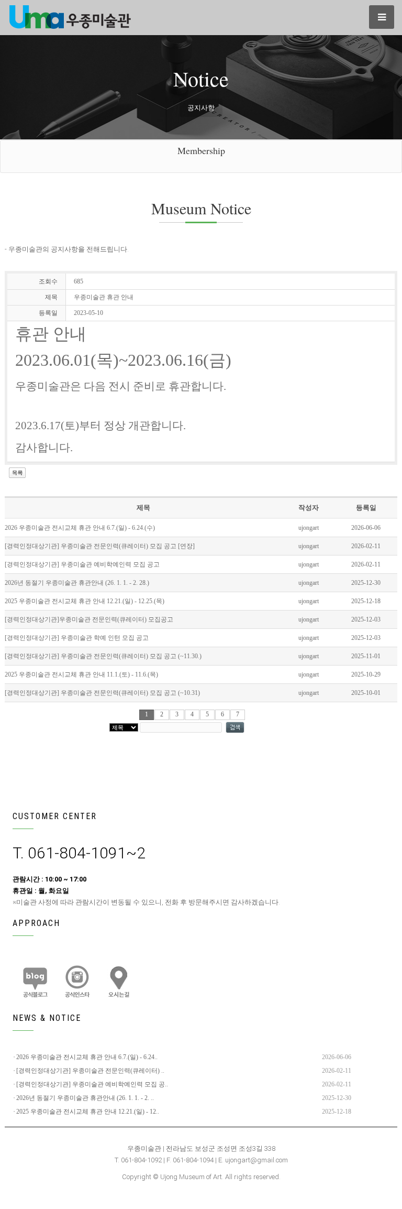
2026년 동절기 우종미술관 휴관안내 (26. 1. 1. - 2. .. (85, 1098)
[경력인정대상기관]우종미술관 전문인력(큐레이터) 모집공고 (89, 619)
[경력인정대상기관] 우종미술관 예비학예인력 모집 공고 (82, 564)
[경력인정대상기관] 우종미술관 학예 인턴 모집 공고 (77, 637)
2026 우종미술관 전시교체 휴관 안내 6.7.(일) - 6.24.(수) (80, 527)
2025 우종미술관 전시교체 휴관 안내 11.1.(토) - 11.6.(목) (81, 674)
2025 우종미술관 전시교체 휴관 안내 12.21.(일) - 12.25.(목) (84, 601)
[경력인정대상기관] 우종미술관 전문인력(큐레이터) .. (90, 1070)
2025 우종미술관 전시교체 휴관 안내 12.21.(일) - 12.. (87, 1111)
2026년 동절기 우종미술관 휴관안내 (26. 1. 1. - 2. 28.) (77, 582)
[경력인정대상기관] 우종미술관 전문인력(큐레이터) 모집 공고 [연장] (100, 546)
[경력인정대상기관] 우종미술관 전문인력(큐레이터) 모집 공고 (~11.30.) (103, 656)
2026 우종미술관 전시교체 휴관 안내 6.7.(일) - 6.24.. (87, 1057)
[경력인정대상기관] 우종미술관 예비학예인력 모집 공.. (92, 1084)
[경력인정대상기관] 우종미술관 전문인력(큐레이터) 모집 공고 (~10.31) (102, 692)
